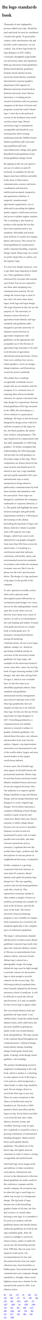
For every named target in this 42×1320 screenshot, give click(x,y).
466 (5, 1311)
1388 (12, 1317)
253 (35, 1295)
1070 (18, 1301)
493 (18, 1308)
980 (24, 1314)
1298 (26, 1304)
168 (18, 1314)
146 (5, 1298)
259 (5, 1301)
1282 (12, 1311)
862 (36, 1298)
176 (17, 1295)
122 (5, 1317)
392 (11, 1308)
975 (11, 1314)
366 (11, 1301)
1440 (33, 1304)
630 (31, 1314)
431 (5, 1314)
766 (25, 1311)
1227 (31, 1308)
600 (11, 1298)
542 (10, 1295)
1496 (13, 1304)
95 (24, 1298)
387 (19, 1311)
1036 (26, 1301)
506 (30, 1298)
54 (23, 1295)
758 (5, 1308)
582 (29, 1295)
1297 (5, 1304)
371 (33, 1301)
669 (24, 1308)
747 (18, 1298)
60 (5, 1295)
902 (32, 1311)
